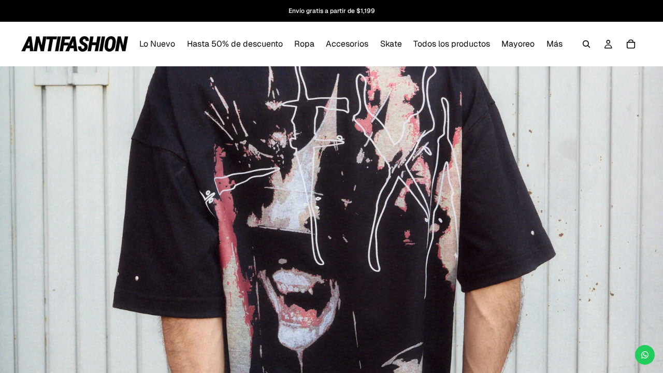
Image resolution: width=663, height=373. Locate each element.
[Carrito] (630, 44)
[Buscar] (586, 44)
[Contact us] (645, 355)
